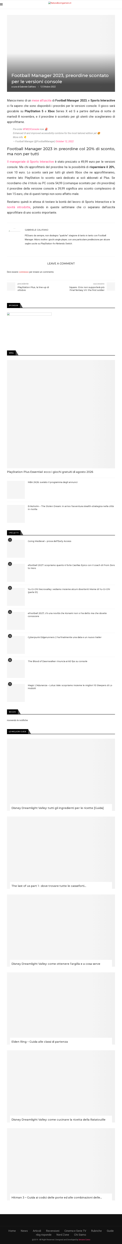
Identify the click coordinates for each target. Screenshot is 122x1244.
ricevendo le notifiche (17, 720)
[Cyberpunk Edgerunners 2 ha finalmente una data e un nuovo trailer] (16, 645)
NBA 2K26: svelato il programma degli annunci (53, 482)
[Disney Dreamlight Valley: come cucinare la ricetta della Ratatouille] (61, 1086)
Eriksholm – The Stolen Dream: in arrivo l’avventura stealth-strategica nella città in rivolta (71, 508)
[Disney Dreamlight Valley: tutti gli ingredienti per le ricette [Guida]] (61, 775)
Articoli (37, 1230)
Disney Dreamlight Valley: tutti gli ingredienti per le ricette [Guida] (57, 808)
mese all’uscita (41, 100)
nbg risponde (43, 1234)
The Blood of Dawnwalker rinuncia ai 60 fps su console (57, 661)
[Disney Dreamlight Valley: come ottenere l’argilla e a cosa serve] (61, 930)
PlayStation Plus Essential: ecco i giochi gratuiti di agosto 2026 (50, 472)
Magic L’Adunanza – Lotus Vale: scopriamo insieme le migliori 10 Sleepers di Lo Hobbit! (70, 687)
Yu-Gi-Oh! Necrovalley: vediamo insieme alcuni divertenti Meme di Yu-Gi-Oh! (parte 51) (69, 591)
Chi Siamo (80, 1234)
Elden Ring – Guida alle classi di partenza (39, 1041)
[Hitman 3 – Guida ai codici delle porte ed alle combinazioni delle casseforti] (61, 1164)
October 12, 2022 (65, 141)
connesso (24, 272)
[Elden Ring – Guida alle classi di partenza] (61, 1008)
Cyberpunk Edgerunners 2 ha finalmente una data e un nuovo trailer (64, 637)
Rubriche (96, 1230)
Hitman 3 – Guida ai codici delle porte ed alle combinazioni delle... (56, 1197)
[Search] (120, 4)
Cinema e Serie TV (75, 1230)
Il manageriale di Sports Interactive (30, 161)
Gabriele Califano (28, 87)
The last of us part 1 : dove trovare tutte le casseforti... (48, 886)
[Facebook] (44, 1220)
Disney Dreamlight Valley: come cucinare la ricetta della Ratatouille (58, 1119)
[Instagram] (61, 1220)
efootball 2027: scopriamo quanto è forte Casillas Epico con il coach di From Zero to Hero (71, 567)
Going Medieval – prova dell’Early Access (49, 541)
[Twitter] (52, 1220)
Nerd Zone (63, 1234)
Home (12, 1230)
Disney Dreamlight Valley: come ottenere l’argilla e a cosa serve (55, 963)
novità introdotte (18, 207)
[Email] (78, 1220)
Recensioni (52, 1230)
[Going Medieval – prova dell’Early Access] (16, 549)
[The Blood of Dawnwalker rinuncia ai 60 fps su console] (16, 669)
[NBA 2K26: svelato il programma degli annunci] (16, 490)
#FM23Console (31, 129)
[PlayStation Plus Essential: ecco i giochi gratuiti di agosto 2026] (61, 414)
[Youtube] (69, 1220)
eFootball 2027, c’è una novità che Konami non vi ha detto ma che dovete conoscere (67, 615)
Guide (110, 1230)
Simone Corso (84, 1240)
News (24, 1230)
